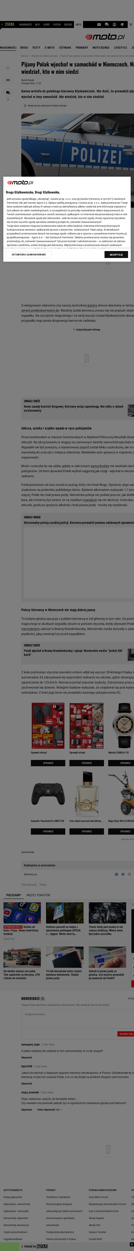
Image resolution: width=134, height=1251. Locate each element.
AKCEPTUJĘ (116, 254)
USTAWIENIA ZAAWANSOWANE (29, 254)
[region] (67, 219)
